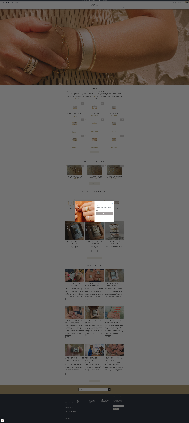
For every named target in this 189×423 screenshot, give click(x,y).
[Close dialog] (112, 202)
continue (104, 213)
